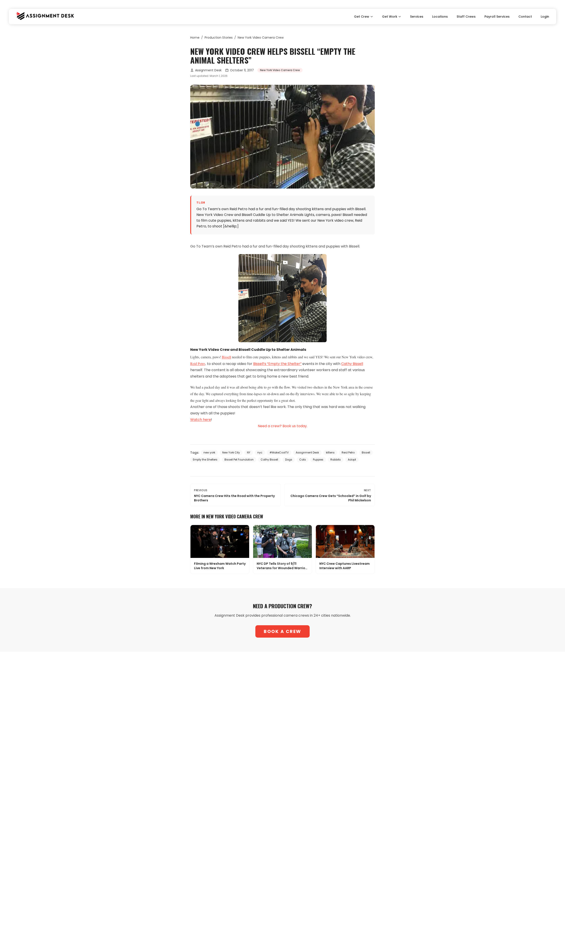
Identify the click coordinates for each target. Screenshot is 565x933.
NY (248, 452)
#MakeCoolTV (279, 452)
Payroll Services (497, 16)
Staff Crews (466, 16)
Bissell (226, 357)
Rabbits (335, 459)
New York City (231, 452)
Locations (440, 16)
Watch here (200, 419)
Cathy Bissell (352, 363)
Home (195, 37)
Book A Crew (282, 631)
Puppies (318, 459)
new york (209, 452)
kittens (330, 452)
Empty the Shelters (205, 459)
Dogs (288, 459)
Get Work (389, 16)
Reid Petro (197, 363)
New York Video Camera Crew (261, 37)
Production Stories (219, 37)
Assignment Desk (208, 70)
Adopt (352, 459)
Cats (302, 459)
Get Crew (361, 16)
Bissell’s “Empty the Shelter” (277, 363)
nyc (259, 452)
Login (545, 16)
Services (416, 16)
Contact (525, 16)
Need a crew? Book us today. (282, 426)
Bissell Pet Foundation (239, 459)
